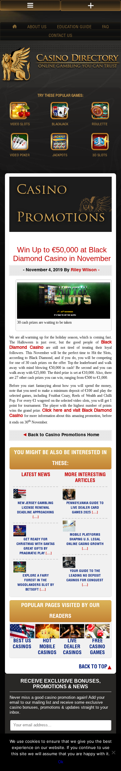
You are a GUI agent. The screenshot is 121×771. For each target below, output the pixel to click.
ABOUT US (37, 27)
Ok (60, 761)
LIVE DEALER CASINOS (72, 647)
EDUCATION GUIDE (74, 27)
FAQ (105, 27)
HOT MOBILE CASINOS (47, 647)
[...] (36, 517)
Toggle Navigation (90, 5)
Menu (30, 5)
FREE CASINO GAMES (97, 647)
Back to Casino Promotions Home (63, 435)
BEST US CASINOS (22, 644)
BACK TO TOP (93, 667)
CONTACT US (60, 36)
